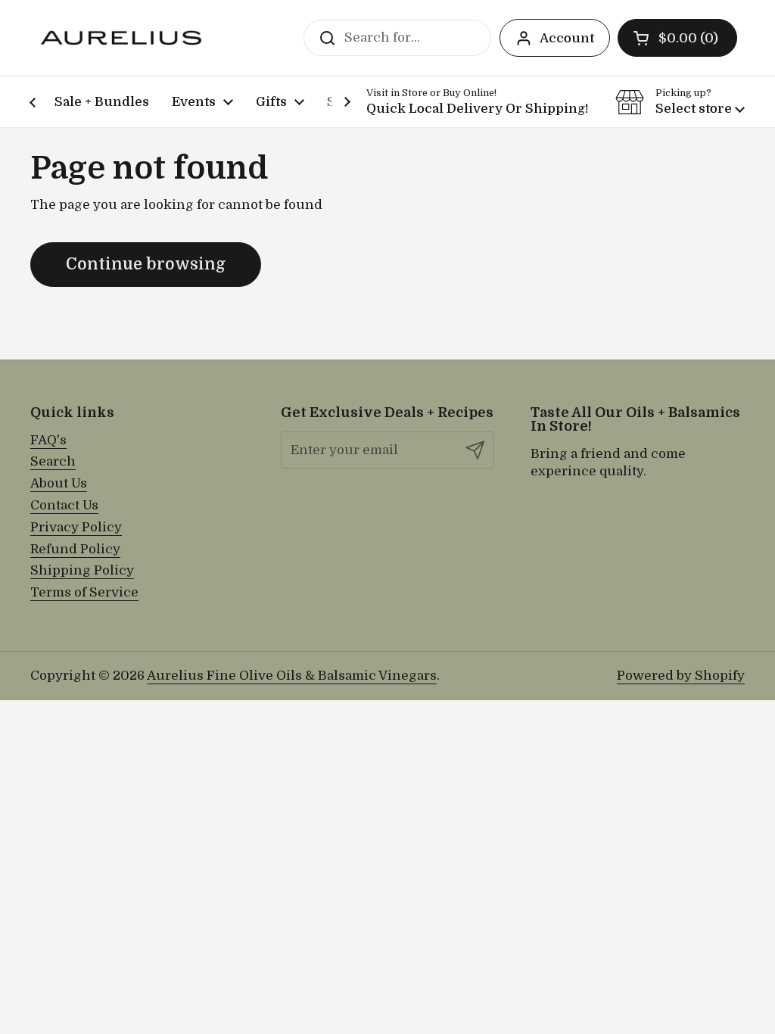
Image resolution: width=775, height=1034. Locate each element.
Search (53, 461)
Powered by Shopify (681, 675)
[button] (677, 38)
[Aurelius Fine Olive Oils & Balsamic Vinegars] (121, 38)
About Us (58, 483)
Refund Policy (75, 549)
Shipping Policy (82, 570)
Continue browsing (146, 264)
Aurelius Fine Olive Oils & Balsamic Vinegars (292, 675)
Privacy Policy (76, 527)
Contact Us (64, 505)
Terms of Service (84, 592)
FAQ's (48, 440)
